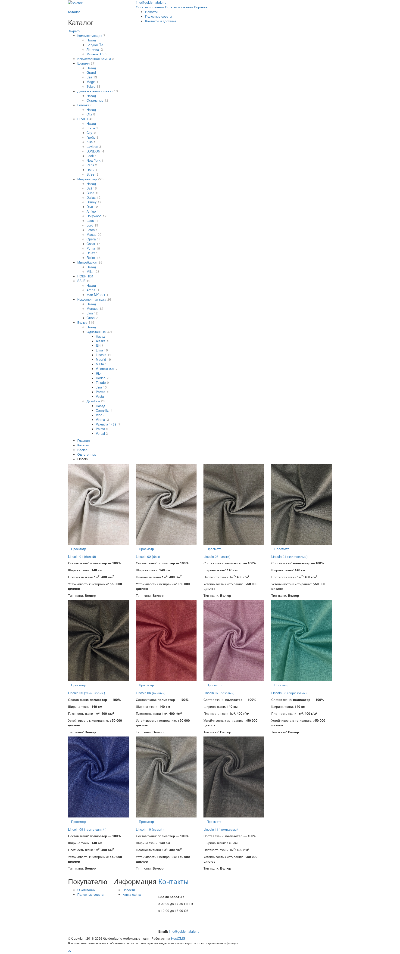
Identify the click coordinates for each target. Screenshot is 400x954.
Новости (151, 11)
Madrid (103, 359)
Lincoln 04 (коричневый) (289, 556)
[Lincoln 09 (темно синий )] (98, 776)
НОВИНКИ (85, 276)
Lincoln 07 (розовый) (218, 692)
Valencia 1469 (108, 424)
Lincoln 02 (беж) (148, 556)
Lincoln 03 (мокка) (217, 556)
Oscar (93, 243)
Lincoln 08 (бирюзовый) (289, 692)
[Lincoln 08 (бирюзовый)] (301, 640)
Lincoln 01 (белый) (82, 556)
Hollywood (96, 216)
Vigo (100, 415)
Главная (83, 440)
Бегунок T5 (95, 44)
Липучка (95, 49)
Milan (93, 271)
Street (92, 174)
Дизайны (96, 401)
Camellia (104, 410)
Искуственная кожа (94, 299)
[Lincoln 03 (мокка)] (233, 504)
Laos (93, 220)
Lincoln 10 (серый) (150, 829)
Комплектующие (91, 35)
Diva (92, 206)
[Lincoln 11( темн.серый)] (233, 776)
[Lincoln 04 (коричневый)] (301, 504)
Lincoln (103, 354)
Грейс (92, 137)
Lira (92, 77)
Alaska (103, 341)
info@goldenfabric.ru (184, 931)
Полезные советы (158, 16)
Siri (99, 345)
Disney (94, 202)
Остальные (97, 100)
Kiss (91, 142)
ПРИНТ (85, 118)
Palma (102, 428)
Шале (92, 128)
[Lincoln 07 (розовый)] (233, 640)
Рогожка (84, 105)
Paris (92, 165)
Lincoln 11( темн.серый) (221, 829)
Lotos (93, 229)
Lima (102, 350)
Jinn (101, 387)
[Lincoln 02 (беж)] (166, 504)
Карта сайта (131, 894)
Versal (102, 433)
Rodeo (103, 378)
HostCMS (178, 938)
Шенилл (85, 63)
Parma (103, 391)
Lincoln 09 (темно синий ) (87, 829)
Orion (92, 317)
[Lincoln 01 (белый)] (98, 504)
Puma (93, 248)
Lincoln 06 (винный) (151, 692)
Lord (92, 225)
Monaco (95, 308)
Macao (94, 234)
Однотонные (99, 331)
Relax (92, 253)
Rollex (93, 257)
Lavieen (94, 146)
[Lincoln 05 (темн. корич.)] (98, 640)
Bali (92, 188)
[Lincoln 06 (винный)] (166, 640)
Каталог (74, 11)
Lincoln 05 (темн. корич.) (86, 692)
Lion (92, 313)
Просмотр (78, 548)
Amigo (93, 211)
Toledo (102, 382)
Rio (98, 373)
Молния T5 (96, 54)
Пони (92, 169)
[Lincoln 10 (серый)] (166, 776)
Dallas (93, 197)
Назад (91, 40)
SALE (83, 280)
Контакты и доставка (160, 21)
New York (95, 160)
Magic (92, 81)
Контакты (173, 881)
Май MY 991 (97, 294)
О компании (86, 889)
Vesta (101, 396)
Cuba (93, 192)
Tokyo (93, 86)
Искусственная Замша (95, 58)
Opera (94, 239)
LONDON (95, 151)
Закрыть (74, 30)
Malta (101, 364)
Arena (93, 290)
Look (92, 155)
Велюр (85, 322)
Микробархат (89, 262)
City (91, 114)
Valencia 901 (107, 368)
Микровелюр (90, 179)
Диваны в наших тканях (97, 91)
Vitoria (102, 419)
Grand (91, 72)
